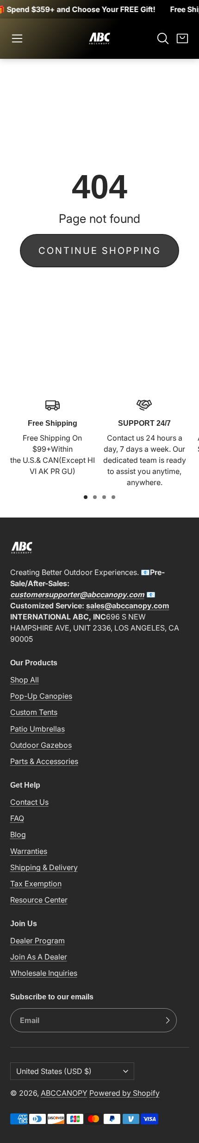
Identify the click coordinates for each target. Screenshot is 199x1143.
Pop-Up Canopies (41, 696)
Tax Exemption (36, 883)
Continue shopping (99, 250)
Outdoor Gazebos (41, 745)
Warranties (28, 851)
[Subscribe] (167, 1020)
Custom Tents (33, 712)
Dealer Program (37, 940)
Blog (18, 834)
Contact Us (29, 802)
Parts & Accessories (44, 761)
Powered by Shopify (124, 1093)
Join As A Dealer (38, 956)
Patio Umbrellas (37, 728)
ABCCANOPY (64, 1093)
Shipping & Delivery (44, 867)
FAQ (17, 818)
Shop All (24, 679)
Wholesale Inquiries (43, 973)
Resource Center (39, 899)
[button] (17, 38)
